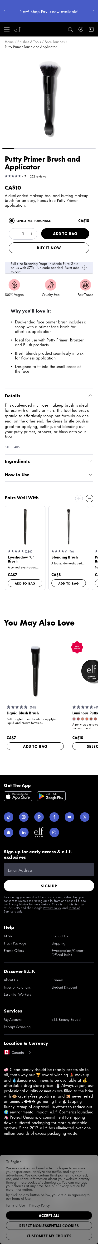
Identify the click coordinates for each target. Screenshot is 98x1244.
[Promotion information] (84, 267)
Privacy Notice (18, 904)
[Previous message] (4, 11)
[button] (49, 98)
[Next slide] (89, 498)
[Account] (81, 29)
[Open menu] (7, 29)
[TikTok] (8, 817)
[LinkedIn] (24, 832)
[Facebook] (54, 817)
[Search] (70, 29)
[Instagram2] (54, 832)
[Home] (17, 29)
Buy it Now (49, 247)
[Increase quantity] (31, 234)
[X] (84, 817)
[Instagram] (24, 817)
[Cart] (91, 29)
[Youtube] (69, 817)
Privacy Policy (52, 907)
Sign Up (49, 886)
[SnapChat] (8, 832)
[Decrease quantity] (15, 234)
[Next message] (94, 11)
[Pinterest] (39, 817)
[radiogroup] (49, 243)
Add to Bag (65, 233)
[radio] (12, 220)
